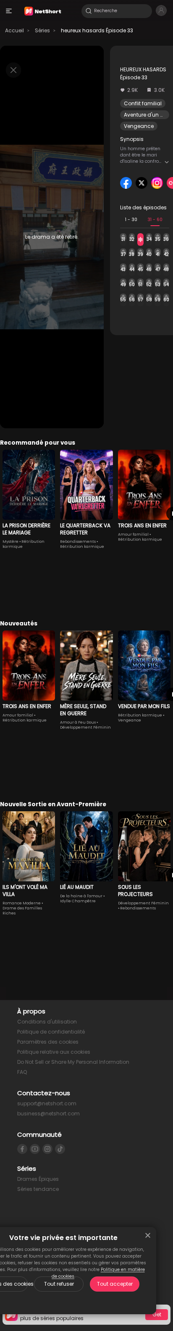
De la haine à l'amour (81, 896)
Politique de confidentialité (51, 1031)
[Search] (88, 11)
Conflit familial (143, 103)
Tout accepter (115, 1283)
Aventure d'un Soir (147, 114)
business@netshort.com (48, 1113)
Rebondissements (78, 541)
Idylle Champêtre (78, 901)
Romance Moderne (22, 903)
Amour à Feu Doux (78, 722)
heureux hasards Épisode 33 (97, 30)
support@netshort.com (46, 1103)
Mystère (10, 541)
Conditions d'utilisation (47, 1021)
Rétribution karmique (82, 546)
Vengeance (139, 126)
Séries (42, 30)
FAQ (22, 1072)
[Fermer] (147, 1235)
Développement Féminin (85, 727)
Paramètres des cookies (48, 1041)
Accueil (14, 30)
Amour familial (133, 534)
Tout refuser (59, 1283)
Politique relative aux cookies (53, 1051)
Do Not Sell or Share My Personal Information (73, 1061)
